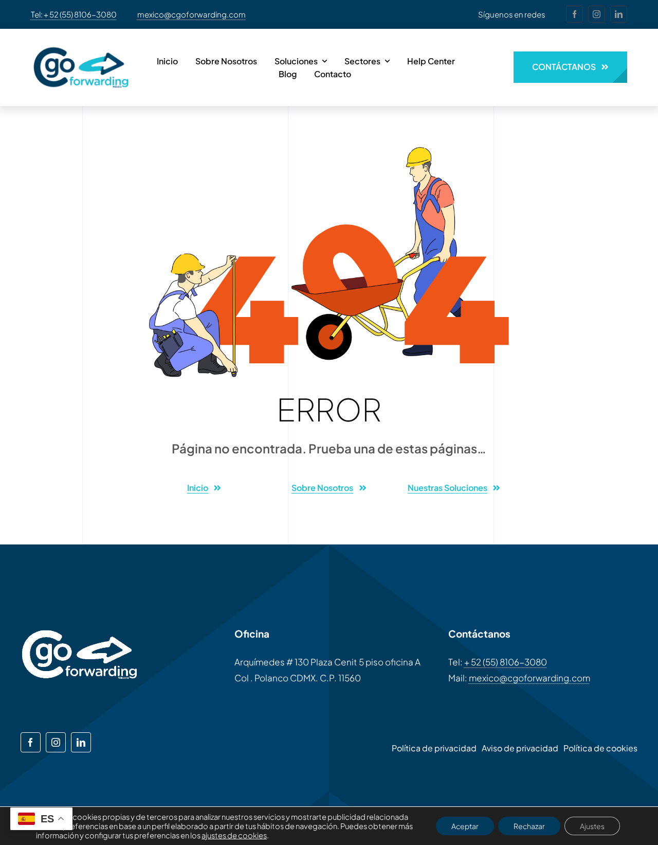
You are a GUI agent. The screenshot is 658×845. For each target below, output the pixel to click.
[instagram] (596, 14)
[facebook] (574, 14)
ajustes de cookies (234, 835)
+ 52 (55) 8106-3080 (505, 661)
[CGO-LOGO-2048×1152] (81, 43)
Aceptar (465, 826)
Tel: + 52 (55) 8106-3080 (74, 14)
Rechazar (529, 826)
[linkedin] (618, 14)
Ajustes (592, 826)
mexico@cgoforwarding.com (191, 14)
